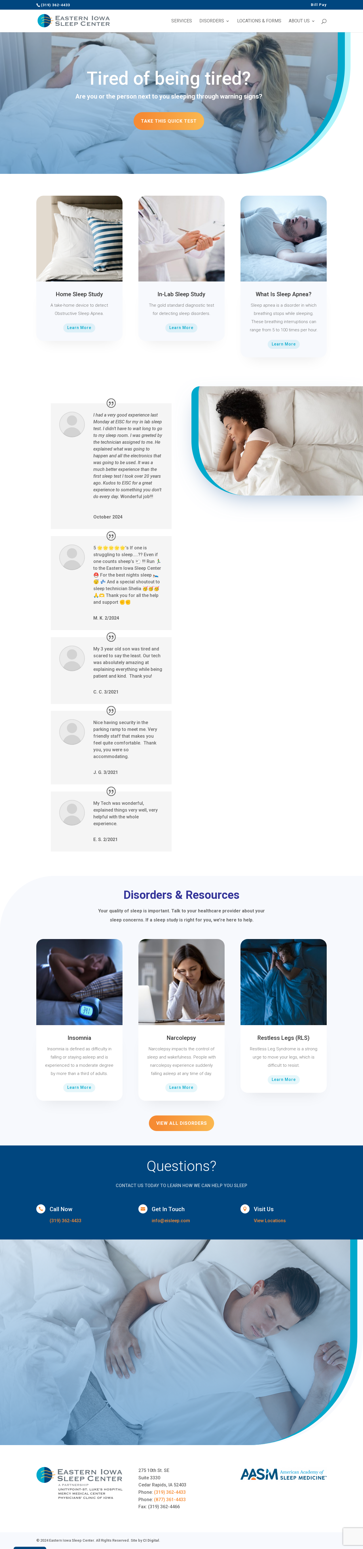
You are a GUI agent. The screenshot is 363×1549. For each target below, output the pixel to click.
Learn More (79, 327)
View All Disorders (181, 1123)
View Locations (270, 1220)
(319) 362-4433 (65, 1220)
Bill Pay (319, 5)
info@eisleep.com (171, 1220)
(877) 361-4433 (170, 1499)
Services (181, 21)
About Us (299, 21)
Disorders (211, 21)
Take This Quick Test (169, 121)
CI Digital (151, 1540)
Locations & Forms (259, 21)
